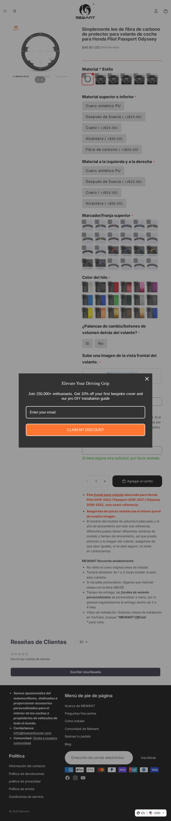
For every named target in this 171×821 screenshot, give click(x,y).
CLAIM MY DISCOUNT (85, 430)
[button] (151, 813)
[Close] (147, 378)
